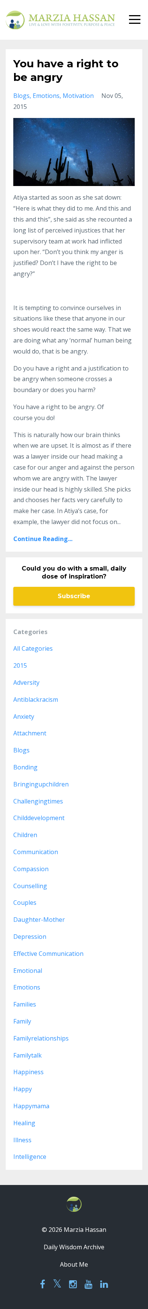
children (25, 835)
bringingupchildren (41, 784)
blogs (21, 96)
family (22, 1021)
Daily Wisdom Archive (74, 1247)
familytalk (27, 1055)
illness (22, 1140)
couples (24, 902)
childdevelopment (39, 818)
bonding (25, 767)
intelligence (29, 1156)
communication (35, 852)
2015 (20, 665)
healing (24, 1123)
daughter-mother (39, 919)
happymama (31, 1106)
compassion (31, 869)
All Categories (33, 648)
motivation (78, 96)
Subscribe (74, 596)
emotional (27, 970)
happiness (28, 1072)
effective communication (48, 953)
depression (29, 936)
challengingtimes (38, 801)
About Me (74, 1264)
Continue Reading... (42, 539)
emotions (46, 96)
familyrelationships (41, 1038)
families (24, 1004)
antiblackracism (35, 699)
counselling (30, 886)
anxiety (23, 716)
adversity (26, 682)
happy (22, 1089)
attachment (29, 733)
